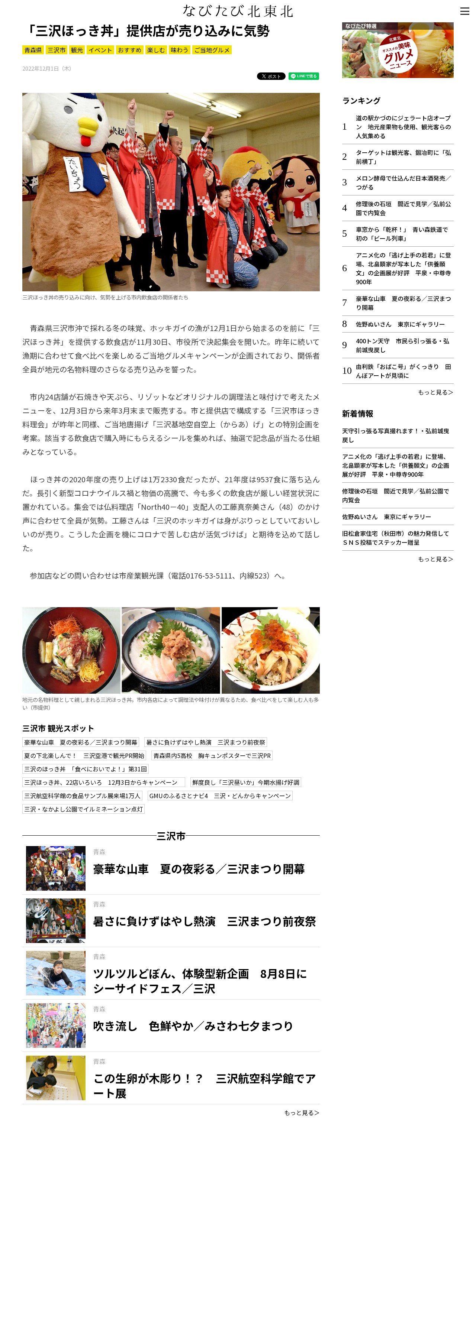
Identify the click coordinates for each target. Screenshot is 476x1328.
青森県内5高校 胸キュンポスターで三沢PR (212, 755)
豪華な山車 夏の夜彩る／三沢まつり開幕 (80, 742)
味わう (180, 49)
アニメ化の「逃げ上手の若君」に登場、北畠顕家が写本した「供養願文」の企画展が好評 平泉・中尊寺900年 (403, 268)
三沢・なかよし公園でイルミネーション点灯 (83, 808)
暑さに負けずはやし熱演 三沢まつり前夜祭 (205, 742)
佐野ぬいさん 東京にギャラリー (400, 324)
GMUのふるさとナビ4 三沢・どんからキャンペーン (220, 795)
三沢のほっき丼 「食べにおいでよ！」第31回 (85, 768)
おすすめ (130, 49)
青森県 (33, 49)
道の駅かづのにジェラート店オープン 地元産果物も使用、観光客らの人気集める (403, 126)
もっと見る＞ (302, 1112)
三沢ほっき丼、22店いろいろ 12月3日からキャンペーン (103, 782)
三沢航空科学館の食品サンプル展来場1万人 (82, 795)
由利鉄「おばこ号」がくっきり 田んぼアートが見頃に (403, 371)
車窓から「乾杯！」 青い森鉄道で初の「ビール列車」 (402, 234)
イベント (100, 49)
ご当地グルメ (212, 49)
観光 (77, 49)
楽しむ (156, 49)
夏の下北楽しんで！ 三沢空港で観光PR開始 (84, 755)
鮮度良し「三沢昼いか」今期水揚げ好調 (245, 782)
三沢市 (56, 49)
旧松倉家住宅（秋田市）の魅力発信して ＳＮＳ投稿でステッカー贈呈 (398, 538)
